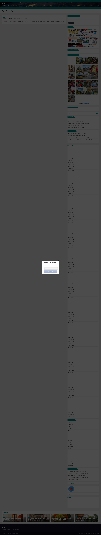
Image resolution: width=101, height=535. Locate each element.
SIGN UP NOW (50, 271)
